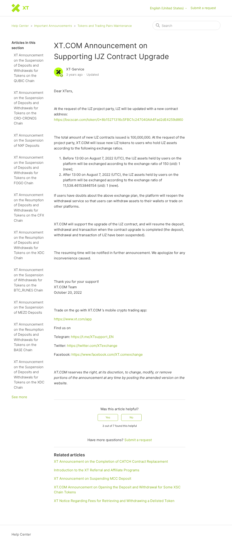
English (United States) (167, 8)
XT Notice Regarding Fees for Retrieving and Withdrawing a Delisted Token (114, 501)
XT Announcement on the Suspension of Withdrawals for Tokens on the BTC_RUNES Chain (29, 280)
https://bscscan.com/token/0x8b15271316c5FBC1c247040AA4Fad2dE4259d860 (118, 119)
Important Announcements (53, 25)
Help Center (20, 25)
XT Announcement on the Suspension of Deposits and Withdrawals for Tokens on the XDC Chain (29, 375)
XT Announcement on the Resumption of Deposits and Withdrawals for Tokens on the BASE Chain (29, 337)
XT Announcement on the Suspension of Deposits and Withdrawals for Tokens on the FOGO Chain (29, 170)
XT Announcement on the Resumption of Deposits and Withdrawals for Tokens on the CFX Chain (29, 208)
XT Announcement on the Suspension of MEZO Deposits (29, 307)
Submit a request (203, 8)
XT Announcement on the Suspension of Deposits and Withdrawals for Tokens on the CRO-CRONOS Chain (29, 107)
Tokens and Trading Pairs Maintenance (104, 25)
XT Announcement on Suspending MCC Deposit (92, 478)
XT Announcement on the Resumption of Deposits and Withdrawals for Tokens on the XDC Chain (29, 245)
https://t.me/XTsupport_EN (92, 337)
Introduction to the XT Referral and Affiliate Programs (96, 470)
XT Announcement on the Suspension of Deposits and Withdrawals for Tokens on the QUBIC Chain (29, 68)
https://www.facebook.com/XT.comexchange (107, 354)
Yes (108, 417)
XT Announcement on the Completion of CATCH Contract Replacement (111, 461)
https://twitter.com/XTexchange (92, 345)
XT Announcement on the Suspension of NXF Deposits (29, 140)
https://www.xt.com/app (73, 319)
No (131, 417)
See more (19, 397)
